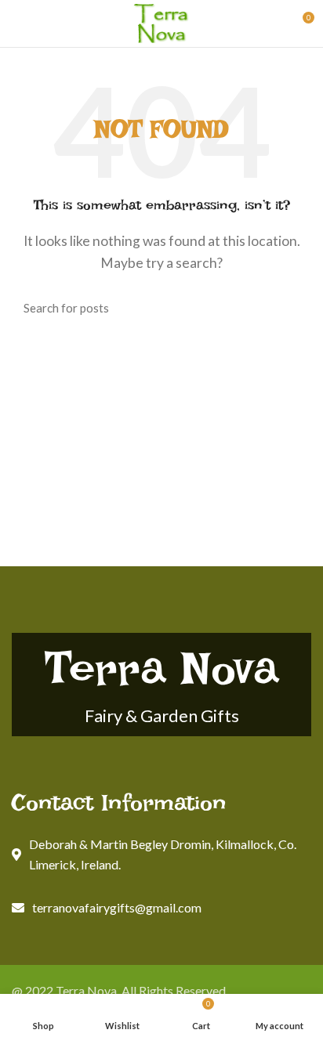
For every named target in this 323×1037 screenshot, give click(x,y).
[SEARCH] (290, 308)
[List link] (161, 908)
